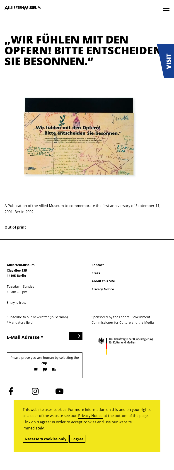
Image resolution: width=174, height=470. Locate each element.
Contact (98, 265)
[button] (165, 61)
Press (96, 273)
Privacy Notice (90, 415)
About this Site (103, 281)
